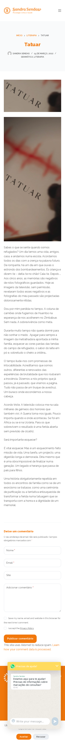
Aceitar (24, 736)
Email (10, 562)
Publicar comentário (20, 638)
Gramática (27, 57)
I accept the (21, 628)
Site (8, 575)
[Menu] (59, 10)
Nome (10, 550)
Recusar (41, 736)
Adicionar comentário (20, 587)
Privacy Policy (27, 628)
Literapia (39, 57)
